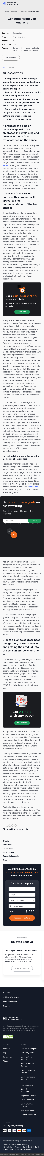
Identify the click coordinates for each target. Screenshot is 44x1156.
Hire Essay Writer (27, 1053)
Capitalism (7, 845)
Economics (14, 11)
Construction (8, 849)
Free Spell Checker (28, 1111)
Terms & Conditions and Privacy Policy (16, 1145)
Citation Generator (28, 1115)
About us (6, 1049)
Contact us (7, 1057)
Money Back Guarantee (23, 1149)
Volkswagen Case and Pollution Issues (21, 951)
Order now (22, 918)
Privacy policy (35, 523)
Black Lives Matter (10, 1002)
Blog (4, 1053)
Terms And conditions (25, 523)
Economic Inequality (11, 856)
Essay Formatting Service (28, 1078)
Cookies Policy (33, 1147)
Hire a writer (22, 723)
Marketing (29, 48)
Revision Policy (8, 1149)
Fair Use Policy (8, 1147)
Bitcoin (6, 841)
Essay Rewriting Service (27, 1065)
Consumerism (25, 11)
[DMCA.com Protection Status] (8, 1038)
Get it (35, 521)
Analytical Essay (19, 37)
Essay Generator (27, 1100)
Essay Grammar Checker (27, 1105)
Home (7, 11)
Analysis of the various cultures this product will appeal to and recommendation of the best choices (22, 95)
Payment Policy (20, 1147)
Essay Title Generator (25, 1090)
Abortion (6, 992)
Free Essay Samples (29, 1049)
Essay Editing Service (26, 1058)
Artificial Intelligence (11, 997)
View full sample (22, 969)
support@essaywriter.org (13, 1126)
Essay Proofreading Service (29, 1071)
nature (5, 165)
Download (11, 58)
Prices (5, 1061)
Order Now (22, 312)
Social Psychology (30, 50)
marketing (33, 487)
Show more (7, 1006)
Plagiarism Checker (28, 1096)
